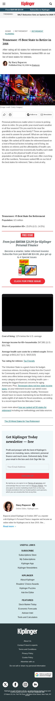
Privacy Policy (27, 653)
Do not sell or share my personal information (28, 666)
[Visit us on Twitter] (5, 684)
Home (8, 31)
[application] (27, 311)
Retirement (21, 31)
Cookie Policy (27, 657)
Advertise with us (27, 662)
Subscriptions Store (27, 555)
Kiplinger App (27, 563)
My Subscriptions (27, 559)
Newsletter (48, 115)
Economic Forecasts (27, 609)
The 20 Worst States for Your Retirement (21, 421)
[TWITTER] (34, 504)
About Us (27, 641)
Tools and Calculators (27, 617)
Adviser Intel (27, 613)
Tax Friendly (29, 361)
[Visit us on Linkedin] (35, 684)
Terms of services (35, 483)
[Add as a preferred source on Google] (43, 675)
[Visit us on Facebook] (15, 684)
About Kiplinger (27, 580)
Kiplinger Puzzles (28, 588)
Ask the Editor (27, 592)
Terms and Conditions (27, 649)
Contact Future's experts (27, 645)
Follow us (33, 115)
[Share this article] (4, 114)
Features (36, 65)
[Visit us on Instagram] (25, 684)
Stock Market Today (27, 604)
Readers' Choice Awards (27, 584)
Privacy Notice (37, 486)
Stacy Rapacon (19, 62)
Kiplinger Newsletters (27, 568)
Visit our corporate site (36, 692)
